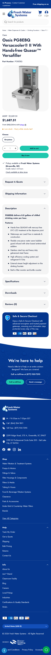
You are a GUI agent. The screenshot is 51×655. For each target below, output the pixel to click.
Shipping (5, 541)
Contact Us (6, 555)
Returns (5, 551)
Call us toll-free (15, 382)
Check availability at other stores (17, 172)
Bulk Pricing (7, 546)
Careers (5, 588)
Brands (5, 510)
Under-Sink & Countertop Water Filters (17, 506)
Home (4, 30)
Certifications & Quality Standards (15, 602)
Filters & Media (8, 482)
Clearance (6, 496)
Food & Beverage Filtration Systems (16, 492)
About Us (6, 569)
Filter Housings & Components (14, 477)
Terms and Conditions (11, 649)
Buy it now (26, 155)
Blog (4, 583)
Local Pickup (7, 592)
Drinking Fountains (33, 30)
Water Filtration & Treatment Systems (17, 463)
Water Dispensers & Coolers (16, 30)
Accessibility (40, 649)
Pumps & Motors (9, 468)
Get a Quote (7, 536)
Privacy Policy (27, 649)
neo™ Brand (7, 574)
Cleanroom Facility (9, 578)
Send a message (35, 382)
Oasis (4, 35)
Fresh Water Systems (17, 633)
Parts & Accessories (10, 501)
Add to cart (34, 148)
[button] (40, 13)
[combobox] (25, 22)
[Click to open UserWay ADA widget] (4, 650)
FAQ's (4, 607)
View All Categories (10, 518)
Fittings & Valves (8, 473)
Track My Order (8, 532)
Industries (6, 597)
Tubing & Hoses (8, 487)
